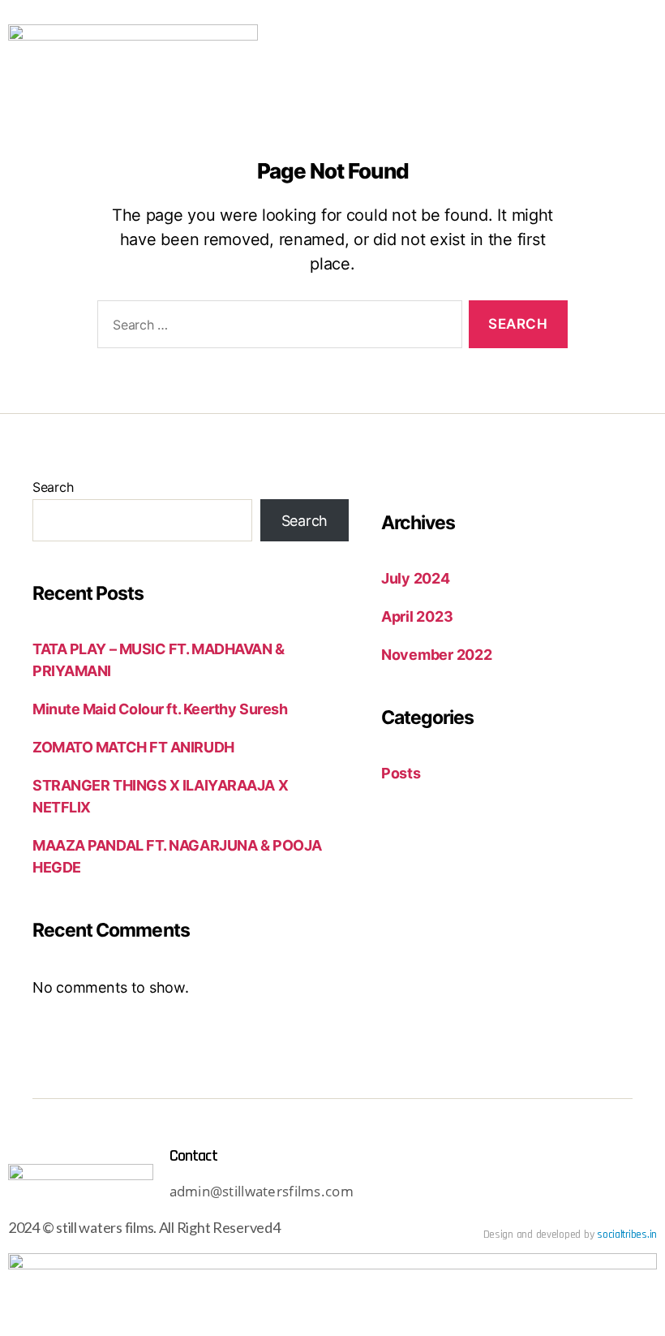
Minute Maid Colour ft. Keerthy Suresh (159, 709)
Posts (401, 773)
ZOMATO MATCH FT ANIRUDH (133, 747)
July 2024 (415, 578)
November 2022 (436, 654)
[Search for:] (276, 327)
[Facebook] (511, 1193)
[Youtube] (422, 1193)
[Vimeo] (555, 1193)
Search (52, 487)
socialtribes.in (627, 1234)
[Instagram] (466, 1193)
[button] (631, 55)
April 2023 (417, 616)
